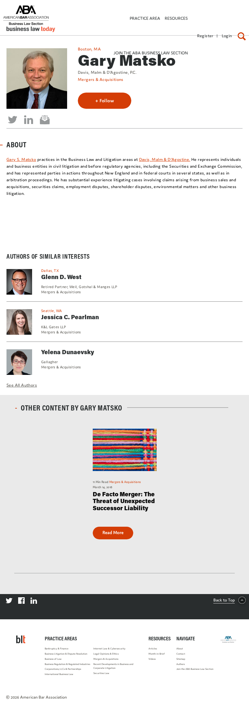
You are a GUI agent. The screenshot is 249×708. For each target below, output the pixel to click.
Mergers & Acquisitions (101, 79)
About (179, 648)
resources (176, 18)
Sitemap (180, 658)
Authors (180, 664)
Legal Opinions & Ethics (106, 653)
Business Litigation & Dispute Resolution (66, 653)
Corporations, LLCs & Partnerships (63, 669)
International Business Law (59, 674)
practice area (145, 18)
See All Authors (21, 385)
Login (227, 35)
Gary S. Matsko (21, 159)
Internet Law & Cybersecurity (109, 648)
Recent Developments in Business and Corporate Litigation (113, 666)
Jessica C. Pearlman (70, 317)
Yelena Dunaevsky (67, 352)
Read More (113, 532)
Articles (152, 648)
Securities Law (101, 673)
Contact (180, 653)
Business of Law (53, 658)
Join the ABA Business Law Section (194, 669)
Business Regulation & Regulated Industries (67, 664)
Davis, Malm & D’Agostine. (164, 159)
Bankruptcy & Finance (56, 648)
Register (205, 35)
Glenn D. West (61, 277)
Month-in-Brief (156, 653)
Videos (152, 658)
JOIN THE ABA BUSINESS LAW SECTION (150, 53)
